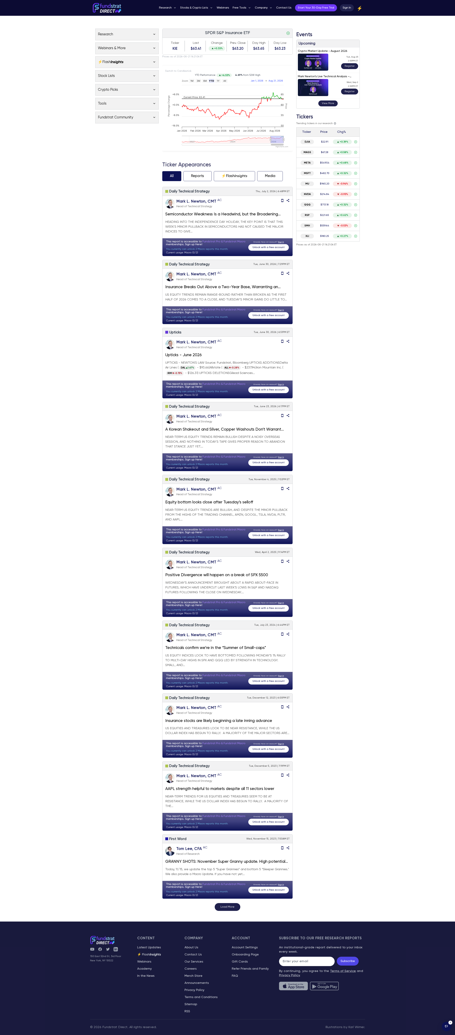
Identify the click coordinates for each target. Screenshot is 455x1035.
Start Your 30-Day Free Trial (316, 7)
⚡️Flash (234, 176)
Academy (144, 968)
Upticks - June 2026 (183, 355)
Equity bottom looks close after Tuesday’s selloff (209, 502)
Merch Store (193, 975)
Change (217, 43)
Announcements (196, 983)
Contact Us (193, 954)
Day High (259, 43)
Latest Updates (149, 947)
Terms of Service (343, 971)
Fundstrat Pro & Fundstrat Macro (223, 241)
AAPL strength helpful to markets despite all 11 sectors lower (219, 789)
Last (196, 43)
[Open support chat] (446, 1026)
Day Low (280, 43)
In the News (145, 975)
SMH (307, 225)
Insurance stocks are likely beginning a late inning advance (219, 721)
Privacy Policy (194, 990)
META (307, 163)
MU (307, 184)
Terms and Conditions (201, 997)
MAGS (307, 152)
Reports (197, 176)
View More (328, 103)
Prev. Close (238, 43)
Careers (190, 968)
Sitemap (190, 1004)
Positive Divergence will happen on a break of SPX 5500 (216, 575)
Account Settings (245, 947)
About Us (191, 947)
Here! (198, 244)
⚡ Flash (149, 954)
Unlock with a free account (269, 247)
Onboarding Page (245, 954)
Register (350, 66)
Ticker (175, 43)
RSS (187, 1011)
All (172, 176)
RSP (307, 215)
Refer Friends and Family (250, 968)
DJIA (307, 142)
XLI (307, 236)
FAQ (235, 975)
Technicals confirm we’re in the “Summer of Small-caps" (215, 648)
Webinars (144, 961)
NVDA (307, 194)
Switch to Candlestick (178, 71)
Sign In (347, 7)
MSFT (307, 173)
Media (270, 176)
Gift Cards (240, 961)
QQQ (307, 204)
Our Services (193, 961)
